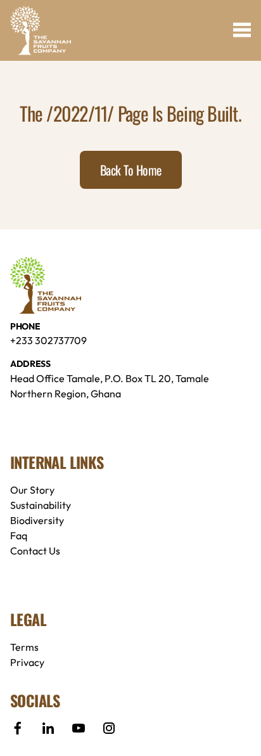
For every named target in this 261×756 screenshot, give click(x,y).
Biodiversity (37, 520)
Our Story (32, 490)
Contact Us (35, 550)
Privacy (27, 662)
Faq (18, 535)
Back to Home (131, 169)
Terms (24, 647)
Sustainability (40, 505)
